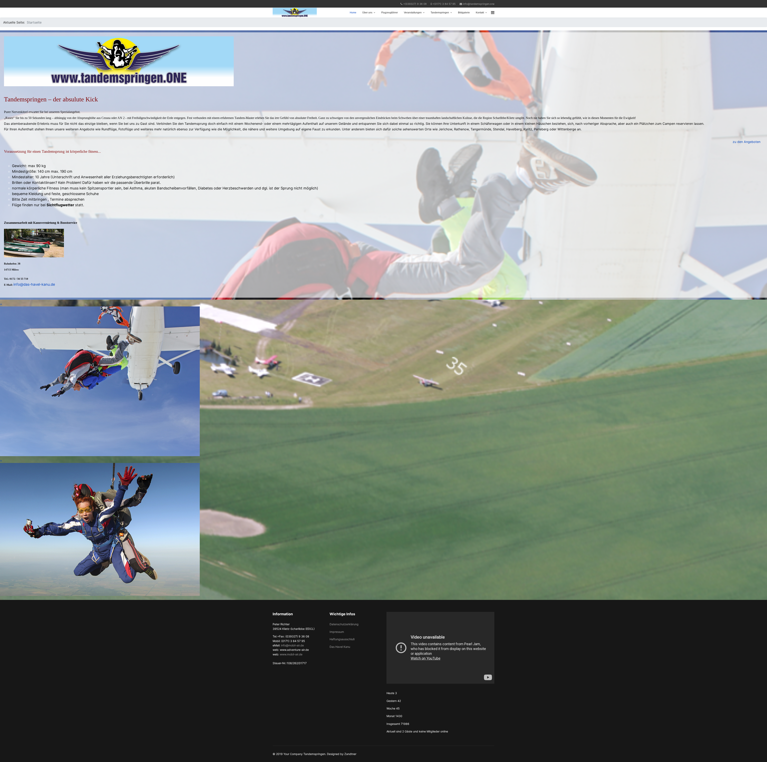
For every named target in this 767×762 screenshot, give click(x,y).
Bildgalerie (464, 12)
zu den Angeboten (746, 142)
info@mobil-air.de (292, 645)
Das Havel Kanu (340, 646)
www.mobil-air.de (291, 654)
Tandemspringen (440, 12)
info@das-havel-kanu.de (34, 284)
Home (353, 12)
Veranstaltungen (413, 12)
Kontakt (480, 12)
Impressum (337, 631)
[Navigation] (492, 13)
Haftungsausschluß (342, 639)
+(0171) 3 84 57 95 (444, 3)
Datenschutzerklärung (344, 624)
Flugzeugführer (389, 12)
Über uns (367, 12)
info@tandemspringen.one (478, 3)
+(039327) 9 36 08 (415, 3)
